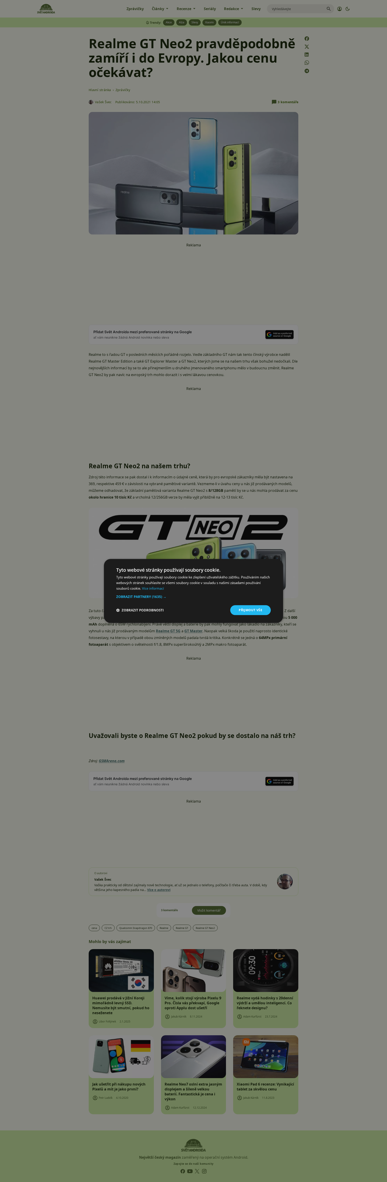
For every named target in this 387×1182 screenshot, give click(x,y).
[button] (193, 597)
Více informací (153, 588)
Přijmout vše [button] (250, 610)
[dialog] (193, 591)
